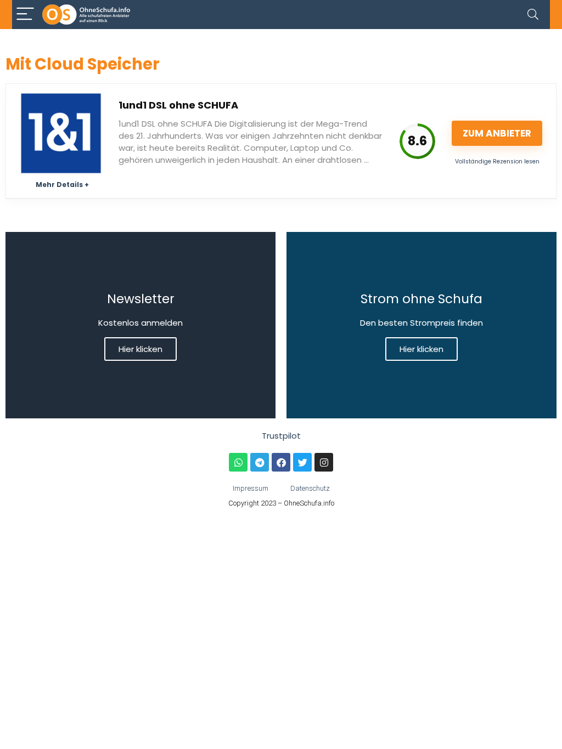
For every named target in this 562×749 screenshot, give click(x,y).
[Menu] (25, 14)
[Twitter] (302, 462)
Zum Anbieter (497, 133)
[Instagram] (323, 462)
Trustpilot (281, 435)
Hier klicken (140, 349)
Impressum (250, 488)
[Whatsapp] (238, 462)
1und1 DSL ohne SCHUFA (178, 105)
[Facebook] (281, 462)
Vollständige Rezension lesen (497, 161)
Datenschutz (310, 488)
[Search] (533, 14)
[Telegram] (259, 462)
